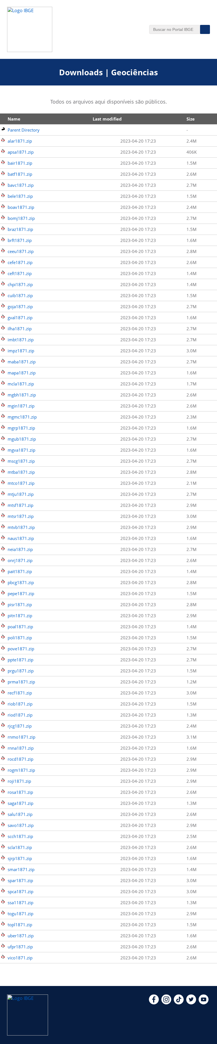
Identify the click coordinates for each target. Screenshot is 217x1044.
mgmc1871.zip (22, 417)
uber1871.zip (21, 935)
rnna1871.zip (21, 748)
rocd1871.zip (20, 759)
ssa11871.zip (20, 902)
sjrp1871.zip (20, 858)
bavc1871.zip (21, 185)
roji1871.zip (19, 781)
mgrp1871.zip (21, 428)
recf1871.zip (20, 693)
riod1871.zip (20, 715)
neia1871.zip (20, 549)
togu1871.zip (20, 913)
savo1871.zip (21, 825)
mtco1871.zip (21, 483)
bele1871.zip (20, 196)
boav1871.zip (21, 207)
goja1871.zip (20, 306)
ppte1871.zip (20, 660)
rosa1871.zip (20, 792)
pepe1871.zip (21, 593)
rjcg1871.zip (20, 726)
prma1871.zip (21, 682)
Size (190, 119)
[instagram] (166, 1003)
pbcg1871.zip (21, 582)
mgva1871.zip (21, 450)
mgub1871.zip (22, 439)
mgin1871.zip (21, 406)
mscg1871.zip (21, 461)
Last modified (107, 119)
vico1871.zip (20, 958)
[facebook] (154, 1003)
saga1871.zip (20, 803)
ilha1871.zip (20, 328)
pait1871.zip (20, 571)
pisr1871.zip (20, 604)
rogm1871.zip (21, 770)
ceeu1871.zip (21, 251)
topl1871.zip (20, 924)
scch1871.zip (20, 836)
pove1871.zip (21, 648)
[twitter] (191, 1003)
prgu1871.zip (21, 671)
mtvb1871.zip (21, 527)
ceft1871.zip (20, 273)
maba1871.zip (22, 362)
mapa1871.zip (22, 373)
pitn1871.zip (20, 615)
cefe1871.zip (20, 262)
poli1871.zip (20, 637)
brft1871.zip (20, 240)
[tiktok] (179, 1003)
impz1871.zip (21, 350)
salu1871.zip (20, 814)
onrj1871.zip (20, 560)
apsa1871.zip (21, 152)
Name (14, 119)
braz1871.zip (20, 229)
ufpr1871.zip (20, 946)
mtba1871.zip (21, 472)
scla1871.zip (20, 847)
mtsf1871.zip (20, 505)
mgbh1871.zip (22, 395)
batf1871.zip (20, 174)
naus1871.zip (21, 538)
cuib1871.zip (20, 295)
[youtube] (204, 1003)
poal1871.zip (20, 626)
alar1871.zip (20, 141)
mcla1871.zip (21, 384)
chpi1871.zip (20, 284)
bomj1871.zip (21, 218)
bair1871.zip (20, 163)
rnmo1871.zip (21, 737)
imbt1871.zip (21, 339)
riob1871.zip (20, 704)
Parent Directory (24, 130)
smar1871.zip (21, 869)
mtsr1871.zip (21, 516)
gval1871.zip (20, 317)
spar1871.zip (20, 880)
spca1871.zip (20, 891)
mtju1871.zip (21, 494)
